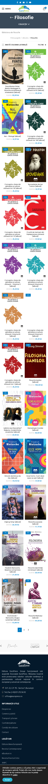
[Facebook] (17, 2)
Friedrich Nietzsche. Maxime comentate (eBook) (12, 570)
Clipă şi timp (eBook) (12, 522)
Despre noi (6, 709)
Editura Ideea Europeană (12, 744)
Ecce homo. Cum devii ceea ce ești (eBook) (35, 477)
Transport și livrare (9, 718)
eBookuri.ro (7, 753)
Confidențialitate (9, 723)
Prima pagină (15, 38)
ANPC (4, 762)
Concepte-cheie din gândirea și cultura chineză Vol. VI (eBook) (13, 234)
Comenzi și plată (8, 713)
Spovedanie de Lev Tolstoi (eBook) (35, 185)
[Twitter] (20, 2)
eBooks (25, 38)
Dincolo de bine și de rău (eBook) (13, 477)
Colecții (22, 24)
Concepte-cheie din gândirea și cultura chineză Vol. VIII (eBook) (35, 138)
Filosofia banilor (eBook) (35, 381)
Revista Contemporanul (11, 749)
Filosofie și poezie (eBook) (35, 523)
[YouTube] (30, 2)
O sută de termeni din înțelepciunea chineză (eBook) (35, 234)
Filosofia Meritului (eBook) (35, 617)
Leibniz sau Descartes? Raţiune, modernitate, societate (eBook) (13, 430)
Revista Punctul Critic (10, 758)
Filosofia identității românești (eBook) (35, 569)
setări (15, 775)
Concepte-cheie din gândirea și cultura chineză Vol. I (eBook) (12, 382)
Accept (7, 780)
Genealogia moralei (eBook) (35, 429)
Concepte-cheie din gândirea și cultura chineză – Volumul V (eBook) (13, 283)
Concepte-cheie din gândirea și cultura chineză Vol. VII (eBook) (12, 186)
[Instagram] (26, 2)
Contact (5, 732)
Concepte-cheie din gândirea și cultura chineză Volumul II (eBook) (35, 333)
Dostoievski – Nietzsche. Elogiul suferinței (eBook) (13, 618)
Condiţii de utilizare (10, 727)
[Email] (23, 2)
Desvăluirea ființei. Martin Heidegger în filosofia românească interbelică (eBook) (12, 89)
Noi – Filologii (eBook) (12, 136)
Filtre (41, 44)
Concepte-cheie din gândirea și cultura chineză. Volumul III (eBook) (13, 333)
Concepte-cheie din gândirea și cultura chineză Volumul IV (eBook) (35, 283)
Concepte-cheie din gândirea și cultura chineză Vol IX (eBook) (35, 88)
